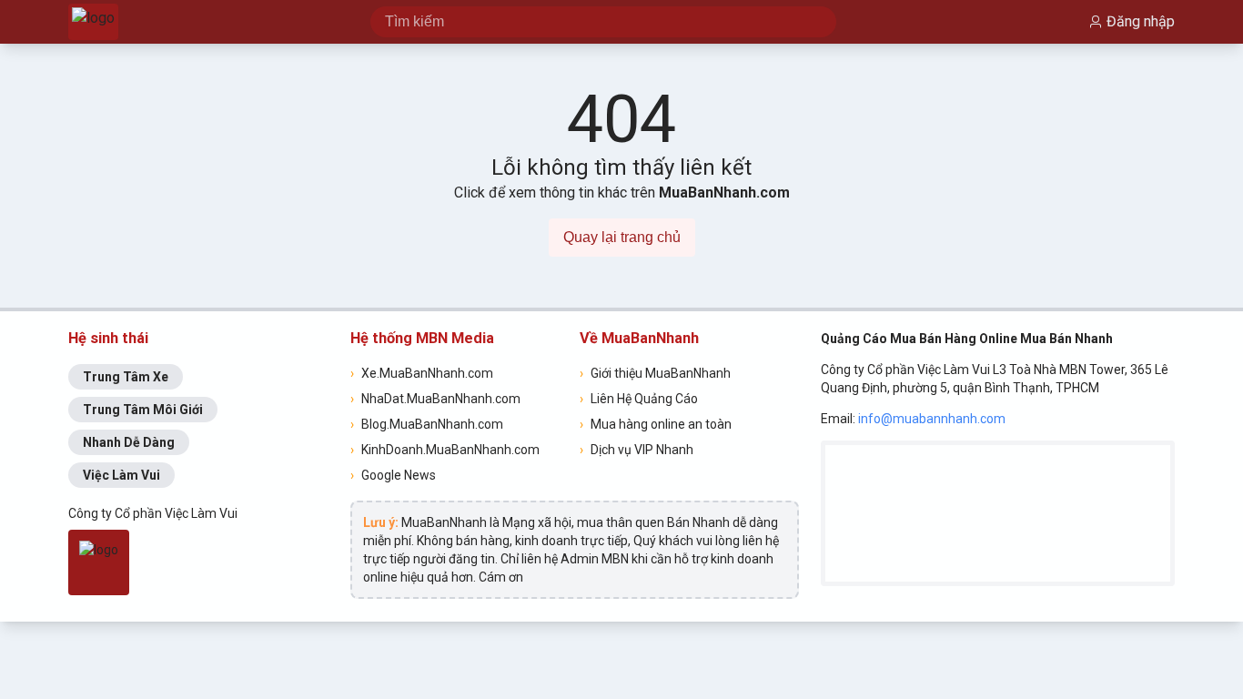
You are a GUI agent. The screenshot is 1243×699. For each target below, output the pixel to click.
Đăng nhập (1141, 21)
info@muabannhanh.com (932, 418)
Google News (393, 475)
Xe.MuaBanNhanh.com (421, 373)
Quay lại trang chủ (622, 237)
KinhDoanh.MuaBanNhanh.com (445, 449)
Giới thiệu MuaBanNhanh (655, 373)
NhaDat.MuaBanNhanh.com (435, 398)
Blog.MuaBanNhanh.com (426, 424)
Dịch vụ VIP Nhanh (636, 449)
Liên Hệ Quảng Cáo (639, 398)
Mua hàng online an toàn (656, 424)
